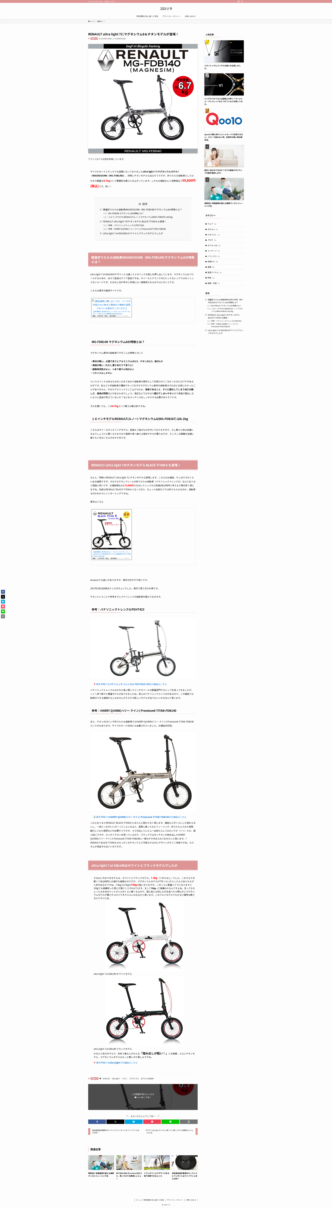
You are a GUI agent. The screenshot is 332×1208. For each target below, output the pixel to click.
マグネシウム (134, 1078)
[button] (97, 1122)
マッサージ (214, 250)
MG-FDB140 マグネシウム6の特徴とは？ (126, 213)
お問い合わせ (191, 1200)
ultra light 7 (116, 1078)
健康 (211, 267)
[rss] (238, 1)
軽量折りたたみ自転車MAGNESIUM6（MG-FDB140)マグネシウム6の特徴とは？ (142, 209)
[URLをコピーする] (189, 1122)
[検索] (242, 1)
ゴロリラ (166, 8)
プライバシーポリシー (175, 1200)
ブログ (212, 240)
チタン (124, 1078)
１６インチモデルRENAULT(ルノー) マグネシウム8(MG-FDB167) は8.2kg (140, 216)
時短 (211, 277)
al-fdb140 (106, 1078)
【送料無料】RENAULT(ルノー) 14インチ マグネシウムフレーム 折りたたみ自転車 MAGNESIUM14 (111, 312)
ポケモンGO (214, 245)
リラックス (214, 256)
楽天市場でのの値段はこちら (117, 1062)
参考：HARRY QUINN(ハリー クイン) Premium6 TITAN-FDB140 (137, 228)
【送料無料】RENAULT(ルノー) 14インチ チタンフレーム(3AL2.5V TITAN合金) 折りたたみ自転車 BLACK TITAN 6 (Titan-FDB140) (111, 554)
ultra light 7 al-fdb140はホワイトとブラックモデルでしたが (133, 233)
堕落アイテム (214, 272)
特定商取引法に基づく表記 (154, 1200)
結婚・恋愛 (214, 283)
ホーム (138, 1200)
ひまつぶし (214, 234)
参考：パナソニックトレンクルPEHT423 (126, 225)
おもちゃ (213, 229)
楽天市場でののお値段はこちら (141, 817)
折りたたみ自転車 (147, 1078)
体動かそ (94, 38)
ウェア (212, 223)
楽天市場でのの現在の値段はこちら (131, 684)
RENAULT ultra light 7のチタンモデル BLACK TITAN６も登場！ (134, 221)
